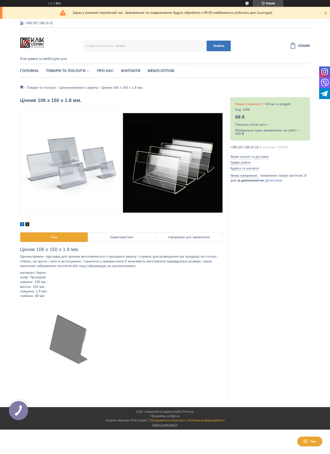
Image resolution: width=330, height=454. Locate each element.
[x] (27, 225)
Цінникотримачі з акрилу (78, 87)
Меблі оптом (161, 70)
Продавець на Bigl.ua (165, 416)
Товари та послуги (66, 70)
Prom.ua (188, 411)
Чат (313, 441)
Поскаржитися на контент (168, 420)
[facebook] (22, 225)
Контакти (130, 70)
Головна (29, 70)
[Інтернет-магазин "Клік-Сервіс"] (52, 42)
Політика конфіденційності (206, 420)
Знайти (218, 46)
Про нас (105, 70)
